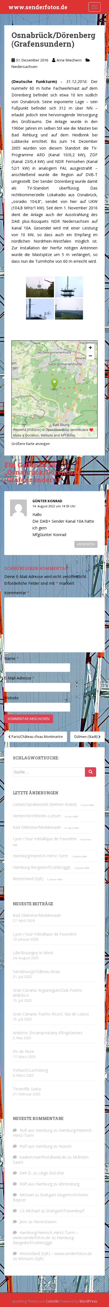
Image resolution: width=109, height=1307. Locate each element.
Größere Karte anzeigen (30, 443)
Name (11, 658)
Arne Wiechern (69, 60)
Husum (65, 1146)
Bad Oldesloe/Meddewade (37, 827)
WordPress (88, 1301)
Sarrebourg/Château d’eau (36, 971)
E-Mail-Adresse (19, 678)
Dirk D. (26, 1173)
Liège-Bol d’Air (51, 1173)
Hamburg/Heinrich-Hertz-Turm (40, 855)
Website (11, 697)
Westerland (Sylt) (28, 878)
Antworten (86, 544)
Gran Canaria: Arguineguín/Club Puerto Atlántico (47, 993)
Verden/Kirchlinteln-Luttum (37, 815)
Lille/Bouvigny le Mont (33, 952)
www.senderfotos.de (37, 7)
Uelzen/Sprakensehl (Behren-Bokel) (45, 804)
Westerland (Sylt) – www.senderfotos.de (56, 1253)
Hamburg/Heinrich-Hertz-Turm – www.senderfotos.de (45, 1235)
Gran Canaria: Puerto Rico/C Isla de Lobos (51, 1014)
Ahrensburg (69, 1184)
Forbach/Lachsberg (30, 1070)
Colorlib (52, 1301)
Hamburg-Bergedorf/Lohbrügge (41, 867)
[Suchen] (90, 772)
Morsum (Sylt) (31, 1258)
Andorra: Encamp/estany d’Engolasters (47, 1032)
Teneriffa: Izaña (27, 1088)
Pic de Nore (23, 1051)
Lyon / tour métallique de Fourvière (45, 838)
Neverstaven (45, 1221)
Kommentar (16, 592)
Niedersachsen (24, 66)
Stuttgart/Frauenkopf (65, 1210)
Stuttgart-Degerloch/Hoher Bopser (51, 1197)
